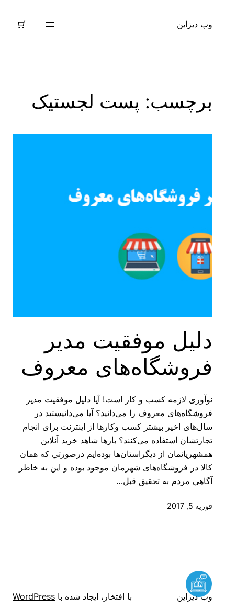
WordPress (34, 596)
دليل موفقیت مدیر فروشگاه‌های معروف (116, 353)
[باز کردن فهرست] (50, 24)
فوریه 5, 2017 (189, 505)
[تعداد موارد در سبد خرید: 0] (22, 24)
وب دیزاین (194, 24)
